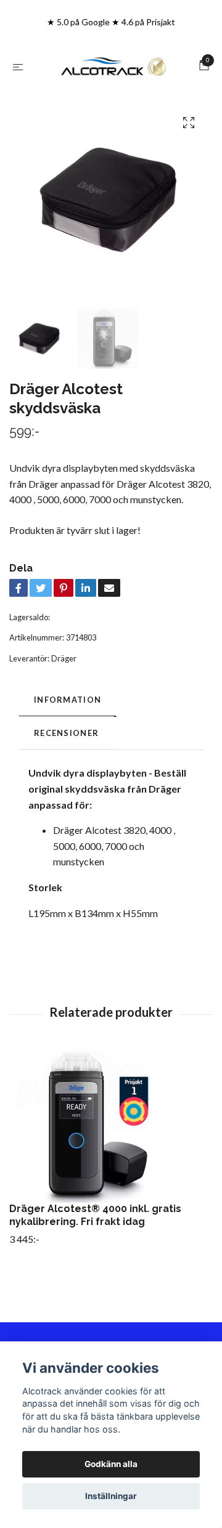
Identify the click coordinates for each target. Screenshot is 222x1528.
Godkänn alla (111, 1464)
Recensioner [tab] (66, 779)
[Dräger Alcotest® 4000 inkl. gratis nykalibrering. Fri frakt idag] (111, 1172)
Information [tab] (67, 745)
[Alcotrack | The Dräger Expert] (111, 89)
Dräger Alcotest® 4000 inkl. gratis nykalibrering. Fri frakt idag (95, 1261)
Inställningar (111, 1496)
